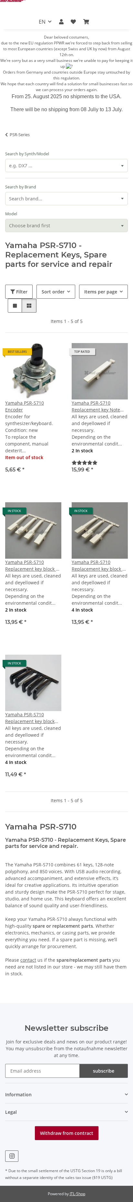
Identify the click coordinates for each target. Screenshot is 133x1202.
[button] (61, 21)
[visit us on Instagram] (11, 1156)
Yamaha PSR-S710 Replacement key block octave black (30, 718)
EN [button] (42, 21)
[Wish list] (73, 21)
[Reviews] (84, 462)
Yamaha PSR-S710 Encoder (24, 406)
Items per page (100, 292)
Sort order (53, 292)
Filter (21, 292)
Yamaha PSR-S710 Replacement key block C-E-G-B (32, 565)
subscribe (103, 1071)
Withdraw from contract (66, 1133)
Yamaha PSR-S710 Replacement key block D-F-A (99, 565)
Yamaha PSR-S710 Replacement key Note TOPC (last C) (96, 406)
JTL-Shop (77, 1193)
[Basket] (85, 21)
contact (28, 960)
